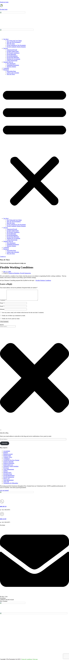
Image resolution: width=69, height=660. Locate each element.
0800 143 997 (3, 519)
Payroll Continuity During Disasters (16, 46)
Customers (6, 68)
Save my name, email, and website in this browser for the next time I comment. (23, 312)
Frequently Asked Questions (10, 466)
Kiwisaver (6, 468)
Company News (7, 457)
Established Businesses (13, 65)
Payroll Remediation (12, 56)
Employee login (4, 2)
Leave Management (8, 469)
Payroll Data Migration (13, 57)
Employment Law (8, 464)
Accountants (6, 451)
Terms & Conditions (26, 659)
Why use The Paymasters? (14, 42)
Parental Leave (7, 472)
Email (2, 306)
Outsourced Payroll (12, 50)
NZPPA (5, 471)
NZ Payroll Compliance (13, 53)
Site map (35, 659)
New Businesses (11, 63)
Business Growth (8, 454)
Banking (5, 452)
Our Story (6, 39)
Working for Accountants (13, 59)
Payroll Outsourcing (25, 273)
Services (5, 48)
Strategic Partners (11, 66)
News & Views (11, 74)
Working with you (8, 62)
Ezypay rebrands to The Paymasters (16, 45)
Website (2, 309)
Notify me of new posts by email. (11, 318)
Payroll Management (8, 475)
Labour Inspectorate (12, 60)
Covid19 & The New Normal (11, 460)
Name (2, 303)
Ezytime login (3, 9)
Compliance (6, 458)
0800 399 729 (3, 506)
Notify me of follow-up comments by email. (13, 315)
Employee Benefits (8, 461)
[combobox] (8, 326)
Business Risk (7, 455)
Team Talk (6, 481)
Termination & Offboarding (10, 483)
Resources (6, 69)
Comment (3, 300)
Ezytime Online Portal (13, 51)
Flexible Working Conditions (43, 280)
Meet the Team (11, 43)
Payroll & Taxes (7, 474)
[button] (34, 146)
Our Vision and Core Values (14, 40)
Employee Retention (14, 273)
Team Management (8, 480)
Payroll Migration (11, 54)
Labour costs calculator (13, 72)
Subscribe (4, 443)
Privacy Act (6, 478)
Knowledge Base (11, 71)
